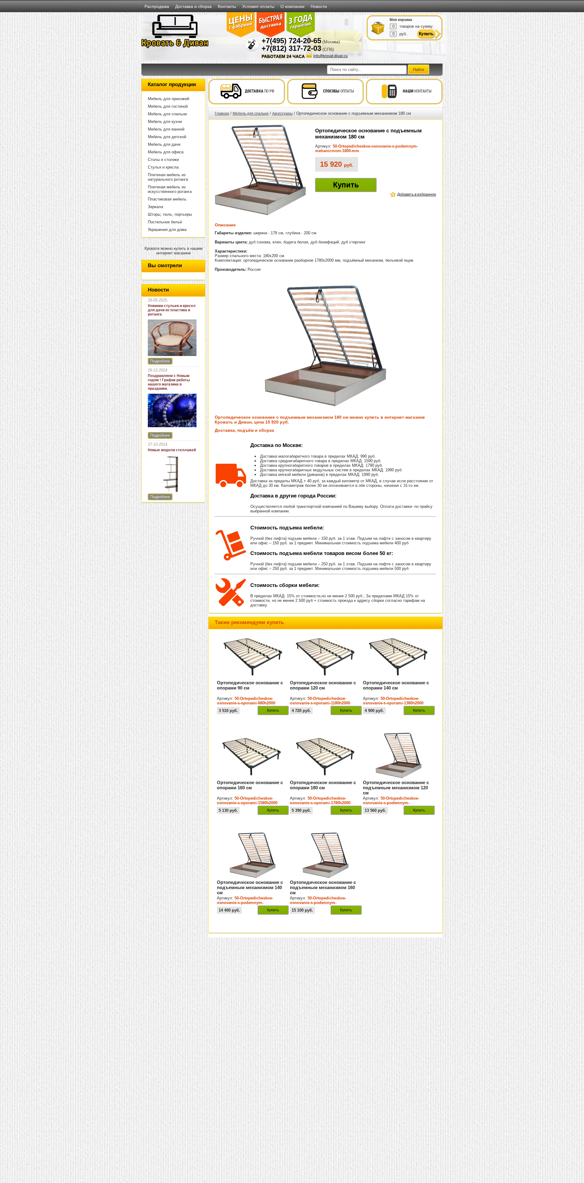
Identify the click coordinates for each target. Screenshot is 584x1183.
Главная (222, 113)
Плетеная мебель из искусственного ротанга (170, 189)
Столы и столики (163, 159)
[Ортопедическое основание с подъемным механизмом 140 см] (253, 877)
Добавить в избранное (416, 194)
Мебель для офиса (165, 152)
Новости (319, 6)
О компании (292, 6)
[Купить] (378, 27)
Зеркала (155, 206)
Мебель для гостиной (168, 106)
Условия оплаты (258, 6)
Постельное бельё (165, 222)
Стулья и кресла (163, 167)
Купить (346, 185)
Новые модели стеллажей (172, 450)
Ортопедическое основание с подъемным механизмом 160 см (323, 887)
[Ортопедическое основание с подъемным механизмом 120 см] (399, 777)
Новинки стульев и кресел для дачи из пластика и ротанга (172, 310)
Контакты (227, 6)
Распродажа (156, 6)
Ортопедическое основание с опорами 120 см (323, 685)
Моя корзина (401, 20)
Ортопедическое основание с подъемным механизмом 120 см (396, 787)
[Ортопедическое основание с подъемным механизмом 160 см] (326, 877)
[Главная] (174, 47)
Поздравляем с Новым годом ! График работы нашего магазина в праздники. (169, 382)
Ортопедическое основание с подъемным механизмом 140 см (250, 887)
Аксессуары (282, 113)
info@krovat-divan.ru (330, 56)
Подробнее (160, 361)
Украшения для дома (167, 229)
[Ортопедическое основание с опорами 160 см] (253, 777)
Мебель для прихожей (168, 98)
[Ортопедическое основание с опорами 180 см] (326, 777)
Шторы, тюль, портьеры (170, 214)
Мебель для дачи (164, 144)
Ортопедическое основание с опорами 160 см (250, 785)
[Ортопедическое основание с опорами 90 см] (253, 677)
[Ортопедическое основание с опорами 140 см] (399, 677)
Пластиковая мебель (167, 199)
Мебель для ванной (166, 129)
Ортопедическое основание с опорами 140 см (396, 685)
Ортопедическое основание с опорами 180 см (323, 785)
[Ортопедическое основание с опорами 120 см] (326, 677)
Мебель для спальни (167, 114)
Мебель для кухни (165, 121)
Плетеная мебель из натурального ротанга (168, 177)
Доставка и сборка (193, 6)
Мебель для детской (167, 136)
